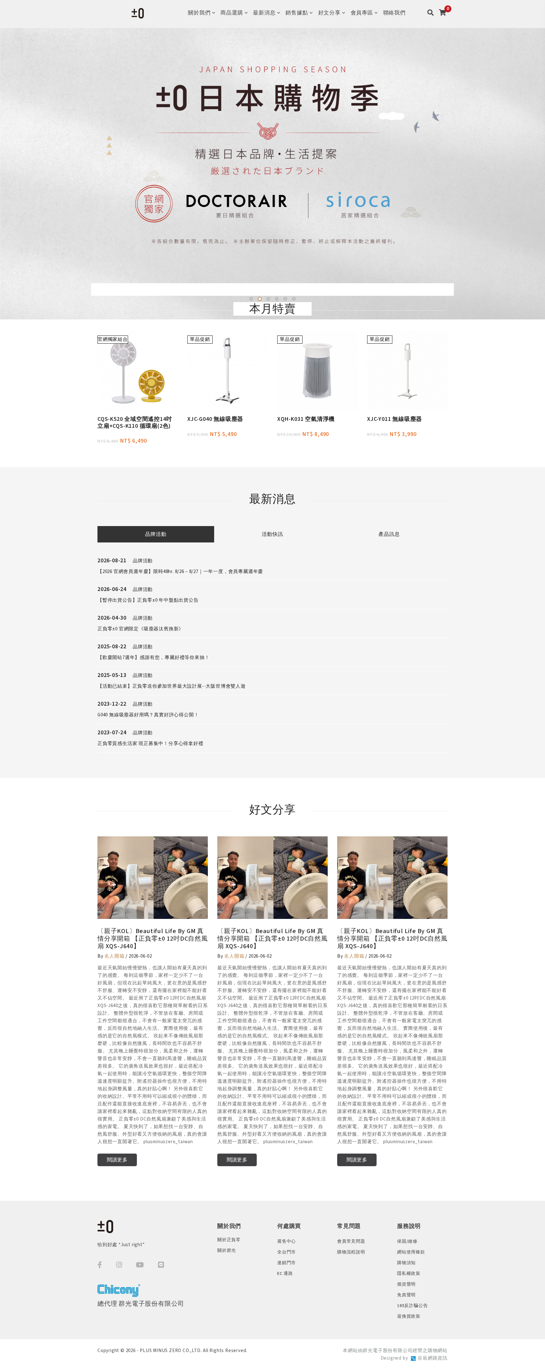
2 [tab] (260, 299)
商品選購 (231, 13)
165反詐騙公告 (412, 1306)
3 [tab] (268, 299)
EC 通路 (285, 1273)
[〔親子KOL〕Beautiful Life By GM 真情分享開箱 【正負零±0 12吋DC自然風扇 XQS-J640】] (152, 877)
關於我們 (199, 13)
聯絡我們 (394, 13)
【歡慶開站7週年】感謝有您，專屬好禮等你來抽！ (153, 657)
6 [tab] (294, 299)
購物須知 (406, 1263)
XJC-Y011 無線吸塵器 (394, 419)
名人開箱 (114, 956)
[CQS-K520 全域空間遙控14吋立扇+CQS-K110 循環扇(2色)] (137, 371)
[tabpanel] (272, 173)
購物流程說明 (351, 1252)
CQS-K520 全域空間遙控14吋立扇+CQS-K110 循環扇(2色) (134, 422)
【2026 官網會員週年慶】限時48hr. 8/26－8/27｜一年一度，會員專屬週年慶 (180, 571)
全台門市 (286, 1252)
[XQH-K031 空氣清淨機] (317, 371)
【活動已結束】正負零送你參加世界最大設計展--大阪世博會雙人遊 (171, 686)
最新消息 (264, 13)
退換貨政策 (408, 1316)
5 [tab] (285, 299)
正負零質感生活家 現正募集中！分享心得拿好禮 (150, 743)
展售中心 (286, 1241)
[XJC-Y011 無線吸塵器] (407, 371)
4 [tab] (277, 299)
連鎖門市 (286, 1263)
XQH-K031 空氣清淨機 (306, 419)
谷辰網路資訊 (433, 1358)
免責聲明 (406, 1295)
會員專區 (362, 13)
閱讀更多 (117, 1159)
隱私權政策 (408, 1273)
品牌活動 (155, 534)
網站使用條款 (411, 1252)
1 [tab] (251, 299)
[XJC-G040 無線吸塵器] (227, 371)
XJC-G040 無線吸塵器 (215, 419)
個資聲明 (406, 1284)
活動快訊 (272, 534)
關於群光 (226, 1250)
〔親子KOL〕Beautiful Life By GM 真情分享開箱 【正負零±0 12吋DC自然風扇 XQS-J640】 (152, 939)
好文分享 (329, 13)
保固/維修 (407, 1241)
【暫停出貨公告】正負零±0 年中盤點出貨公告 (148, 600)
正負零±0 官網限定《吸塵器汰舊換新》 (140, 629)
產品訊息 (389, 534)
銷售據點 (296, 13)
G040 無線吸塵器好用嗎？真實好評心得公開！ (148, 715)
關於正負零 (229, 1240)
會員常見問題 (351, 1241)
